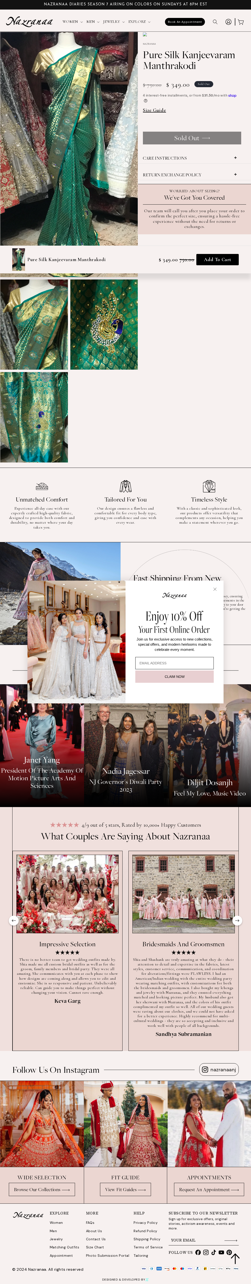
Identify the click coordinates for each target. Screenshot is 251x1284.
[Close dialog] (215, 589)
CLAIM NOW (175, 677)
